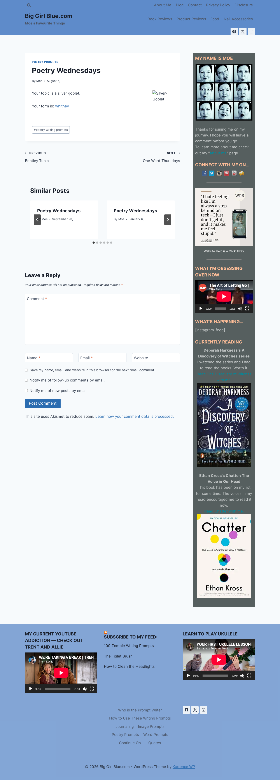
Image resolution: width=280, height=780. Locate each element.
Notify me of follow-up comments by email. (67, 380)
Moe (39, 81)
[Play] (201, 308)
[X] (243, 31)
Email (86, 358)
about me (218, 153)
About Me (162, 5)
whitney (62, 106)
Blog (180, 5)
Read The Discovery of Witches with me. (224, 377)
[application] (224, 296)
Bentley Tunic (37, 157)
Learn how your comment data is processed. (134, 416)
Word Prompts (155, 734)
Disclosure (244, 5)
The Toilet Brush (118, 656)
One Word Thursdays (161, 157)
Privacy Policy (218, 5)
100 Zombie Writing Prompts (129, 646)
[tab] (94, 243)
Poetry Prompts (45, 62)
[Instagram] (251, 31)
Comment (37, 299)
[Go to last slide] (37, 219)
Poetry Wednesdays (58, 210)
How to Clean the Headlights (129, 666)
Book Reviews (160, 19)
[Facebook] (234, 31)
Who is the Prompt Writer (140, 710)
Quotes (154, 743)
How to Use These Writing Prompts (140, 718)
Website (141, 358)
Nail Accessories (238, 19)
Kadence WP (184, 766)
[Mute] (240, 308)
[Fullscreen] (247, 308)
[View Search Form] (29, 5)
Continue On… (131, 743)
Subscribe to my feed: (131, 637)
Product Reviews (191, 19)
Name (33, 358)
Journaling (125, 726)
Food (214, 19)
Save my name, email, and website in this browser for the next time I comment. (92, 370)
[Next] (167, 219)
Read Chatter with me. (224, 511)
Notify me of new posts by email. (59, 390)
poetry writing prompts (51, 129)
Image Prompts (151, 726)
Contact (195, 5)
